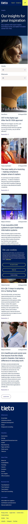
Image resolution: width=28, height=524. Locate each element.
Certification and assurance (8, 502)
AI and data (4, 418)
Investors (3, 469)
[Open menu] (25, 3)
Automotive (4, 436)
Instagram (9, 521)
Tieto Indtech (4, 489)
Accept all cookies (14, 264)
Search (13, 3)
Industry (3, 66)
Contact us (18, 3)
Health (3, 442)
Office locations (5, 476)
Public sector (4, 449)
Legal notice (12, 512)
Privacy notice (4, 512)
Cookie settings (5, 515)
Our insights (4, 473)
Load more (6, 396)
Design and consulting (7, 427)
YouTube (15, 521)
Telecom (3, 451)
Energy (3, 438)
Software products (6, 420)
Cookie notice (20, 512)
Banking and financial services (9, 440)
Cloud (2, 424)
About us (3, 460)
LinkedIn (3, 521)
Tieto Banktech (5, 485)
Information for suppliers (7, 500)
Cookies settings (13, 275)
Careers (3, 467)
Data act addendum (6, 505)
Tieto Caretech (5, 487)
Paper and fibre (5, 447)
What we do (4, 74)
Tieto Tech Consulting (7, 491)
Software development (7, 422)
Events (3, 471)
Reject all (14, 269)
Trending (3, 465)
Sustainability (4, 462)
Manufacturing (5, 445)
